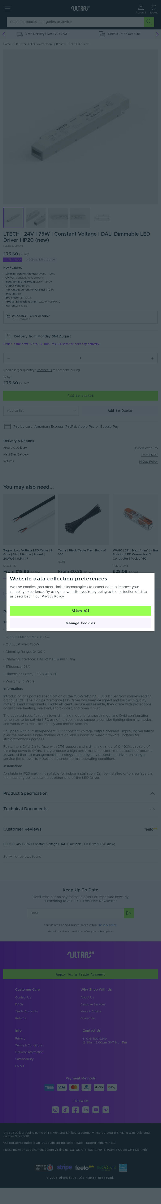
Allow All (80, 610)
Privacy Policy (53, 596)
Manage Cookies (80, 623)
